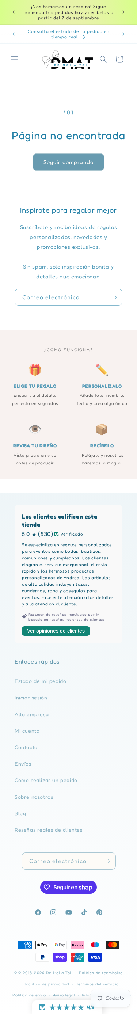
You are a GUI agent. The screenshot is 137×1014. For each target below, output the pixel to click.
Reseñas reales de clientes (49, 830)
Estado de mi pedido (40, 681)
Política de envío (29, 995)
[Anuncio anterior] (13, 12)
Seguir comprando (68, 162)
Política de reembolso (101, 972)
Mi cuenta (27, 731)
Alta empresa (32, 714)
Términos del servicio (97, 984)
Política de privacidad (47, 984)
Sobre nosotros (34, 797)
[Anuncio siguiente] (123, 12)
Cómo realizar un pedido (46, 780)
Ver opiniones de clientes (56, 631)
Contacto (26, 747)
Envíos (23, 763)
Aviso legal (64, 995)
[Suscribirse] (114, 297)
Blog (20, 813)
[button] (15, 59)
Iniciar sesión (31, 697)
